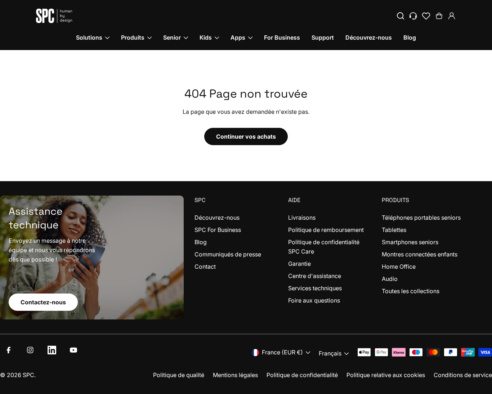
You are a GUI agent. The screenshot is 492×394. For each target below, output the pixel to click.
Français (330, 353)
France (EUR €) (282, 352)
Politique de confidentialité (302, 375)
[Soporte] (413, 16)
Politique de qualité (178, 375)
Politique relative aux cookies (385, 375)
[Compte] (451, 16)
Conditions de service (463, 375)
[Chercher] (400, 16)
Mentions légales (235, 375)
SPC (28, 375)
